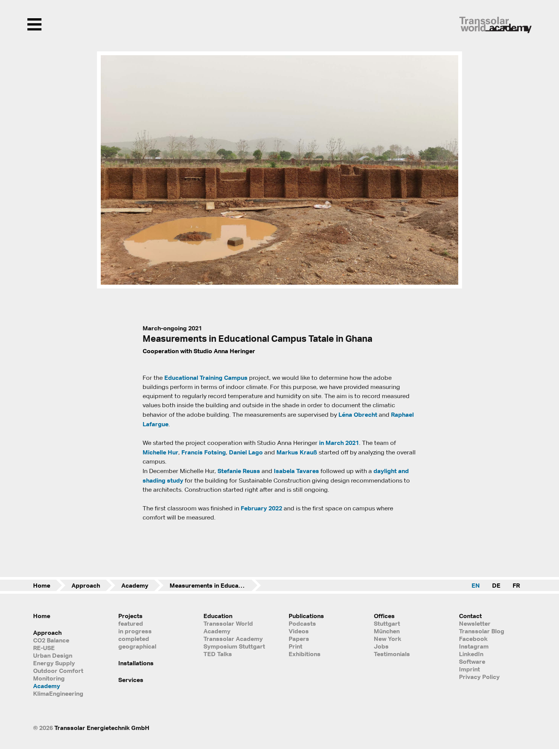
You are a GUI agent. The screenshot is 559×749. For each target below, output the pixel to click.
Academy (134, 585)
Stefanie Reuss (239, 471)
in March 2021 (339, 442)
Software (472, 661)
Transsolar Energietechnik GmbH (101, 727)
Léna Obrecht (357, 414)
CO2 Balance (51, 640)
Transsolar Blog (481, 631)
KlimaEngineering (58, 693)
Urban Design (52, 655)
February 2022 (261, 508)
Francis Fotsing (203, 452)
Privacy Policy (479, 676)
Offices (384, 616)
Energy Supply (54, 663)
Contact (470, 616)
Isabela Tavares (296, 471)
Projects (130, 616)
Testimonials (392, 654)
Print (295, 646)
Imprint (469, 669)
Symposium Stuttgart (234, 646)
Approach (85, 585)
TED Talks (217, 654)
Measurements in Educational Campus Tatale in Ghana (215, 585)
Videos (299, 631)
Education (217, 616)
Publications (306, 616)
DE (496, 585)
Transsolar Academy (233, 638)
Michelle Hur (160, 452)
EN (476, 585)
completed (133, 638)
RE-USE (44, 648)
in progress (135, 631)
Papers (299, 638)
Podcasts (302, 623)
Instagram (474, 646)
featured (130, 623)
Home (41, 585)
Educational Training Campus (206, 377)
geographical (137, 646)
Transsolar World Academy (228, 627)
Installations (136, 663)
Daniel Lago (246, 452)
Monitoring (49, 678)
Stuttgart (387, 623)
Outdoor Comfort (58, 670)
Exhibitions (305, 654)
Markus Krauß (296, 452)
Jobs (381, 646)
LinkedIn (471, 654)
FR (516, 585)
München (387, 631)
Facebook (473, 638)
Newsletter (475, 623)
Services (130, 680)
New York (387, 638)
